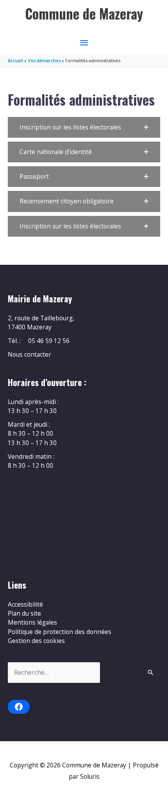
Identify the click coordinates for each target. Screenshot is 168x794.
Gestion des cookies (36, 640)
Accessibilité (25, 604)
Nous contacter (29, 354)
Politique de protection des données (59, 631)
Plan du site (24, 613)
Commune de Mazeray (84, 13)
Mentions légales (32, 622)
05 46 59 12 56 (49, 340)
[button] (84, 127)
